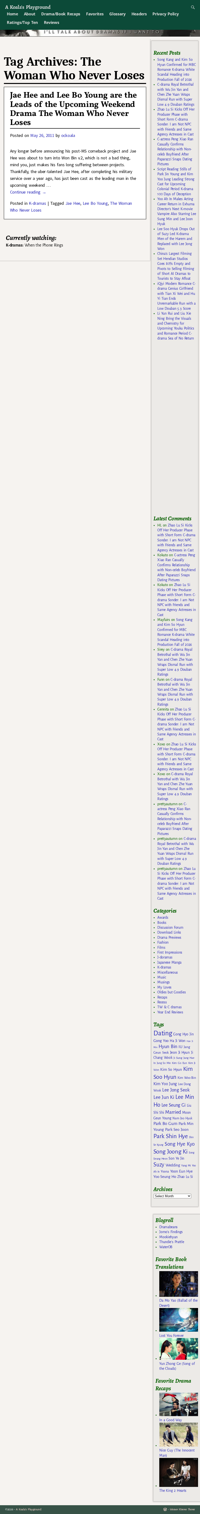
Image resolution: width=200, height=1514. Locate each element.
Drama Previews (169, 937)
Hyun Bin (168, 1046)
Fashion (163, 942)
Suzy (158, 1165)
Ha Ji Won (177, 1041)
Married (173, 1112)
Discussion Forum (170, 927)
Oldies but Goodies (171, 992)
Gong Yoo (161, 1041)
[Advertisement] (176, 430)
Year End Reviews (170, 1012)
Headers (139, 14)
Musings (163, 982)
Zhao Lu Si (185, 1177)
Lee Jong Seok (176, 1089)
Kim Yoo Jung (165, 1083)
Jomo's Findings (171, 1232)
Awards (162, 917)
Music (161, 977)
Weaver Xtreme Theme (182, 1509)
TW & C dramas (169, 1007)
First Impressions (169, 952)
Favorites (94, 14)
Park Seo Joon (177, 1129)
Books (161, 923)
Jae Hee (72, 203)
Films (161, 947)
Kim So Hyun (171, 1069)
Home (12, 14)
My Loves (164, 987)
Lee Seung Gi (173, 1105)
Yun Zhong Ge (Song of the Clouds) (177, 1366)
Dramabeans (168, 1227)
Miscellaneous (167, 972)
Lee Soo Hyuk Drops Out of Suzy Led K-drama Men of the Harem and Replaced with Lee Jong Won (176, 239)
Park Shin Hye (170, 1136)
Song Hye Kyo (180, 1144)
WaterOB (165, 1247)
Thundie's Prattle (171, 1242)
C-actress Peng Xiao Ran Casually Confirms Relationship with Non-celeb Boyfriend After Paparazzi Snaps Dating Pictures (174, 819)
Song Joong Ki (170, 1151)
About (29, 14)
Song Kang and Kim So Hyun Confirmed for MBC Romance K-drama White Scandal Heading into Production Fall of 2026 (176, 70)
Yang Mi (186, 1165)
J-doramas (164, 957)
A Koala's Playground (27, 6)
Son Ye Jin (176, 1158)
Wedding (173, 1165)
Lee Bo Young (95, 203)
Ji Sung (177, 1058)
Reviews (51, 22)
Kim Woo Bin (187, 1078)
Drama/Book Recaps (60, 14)
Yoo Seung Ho (164, 1176)
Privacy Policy (165, 14)
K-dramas (37, 203)
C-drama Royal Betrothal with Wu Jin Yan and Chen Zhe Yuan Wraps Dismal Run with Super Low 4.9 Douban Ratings (175, 94)
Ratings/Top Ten (22, 22)
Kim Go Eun (179, 1063)
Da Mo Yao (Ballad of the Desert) (178, 1302)
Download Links (169, 932)
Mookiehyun (168, 1237)
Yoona (165, 1171)
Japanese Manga (169, 962)
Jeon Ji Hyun (180, 1052)
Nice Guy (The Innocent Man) (176, 1452)
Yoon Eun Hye (181, 1171)
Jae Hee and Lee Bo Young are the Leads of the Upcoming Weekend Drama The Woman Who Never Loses (73, 109)
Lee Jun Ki (163, 1097)
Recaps (162, 997)
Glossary (117, 14)
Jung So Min (164, 1062)
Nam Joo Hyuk (182, 1118)
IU (180, 1047)
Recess (162, 1002)
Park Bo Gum (165, 1123)
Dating (162, 1033)
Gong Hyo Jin (183, 1034)
